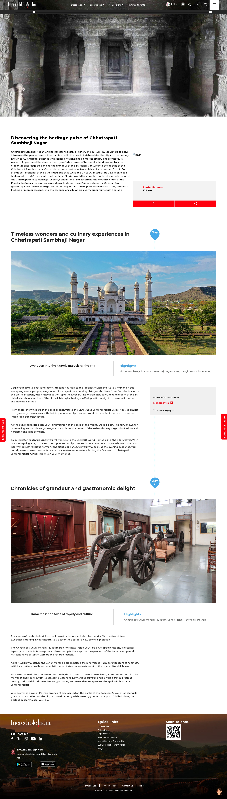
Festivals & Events (136, 5)
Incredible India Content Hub (111, 741)
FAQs (100, 748)
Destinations (77, 5)
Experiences (96, 5)
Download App (2, 430)
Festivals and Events (107, 737)
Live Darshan (104, 726)
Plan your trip (115, 5)
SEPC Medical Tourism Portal (111, 745)
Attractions (103, 730)
